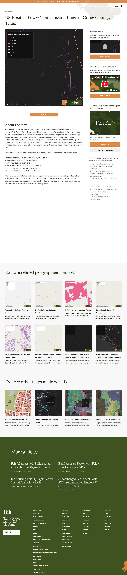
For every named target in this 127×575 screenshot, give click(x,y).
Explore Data (9, 12)
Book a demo (105, 96)
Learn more (85, 1)
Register (105, 144)
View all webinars (105, 150)
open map (44, 114)
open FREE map (105, 56)
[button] (55, 6)
